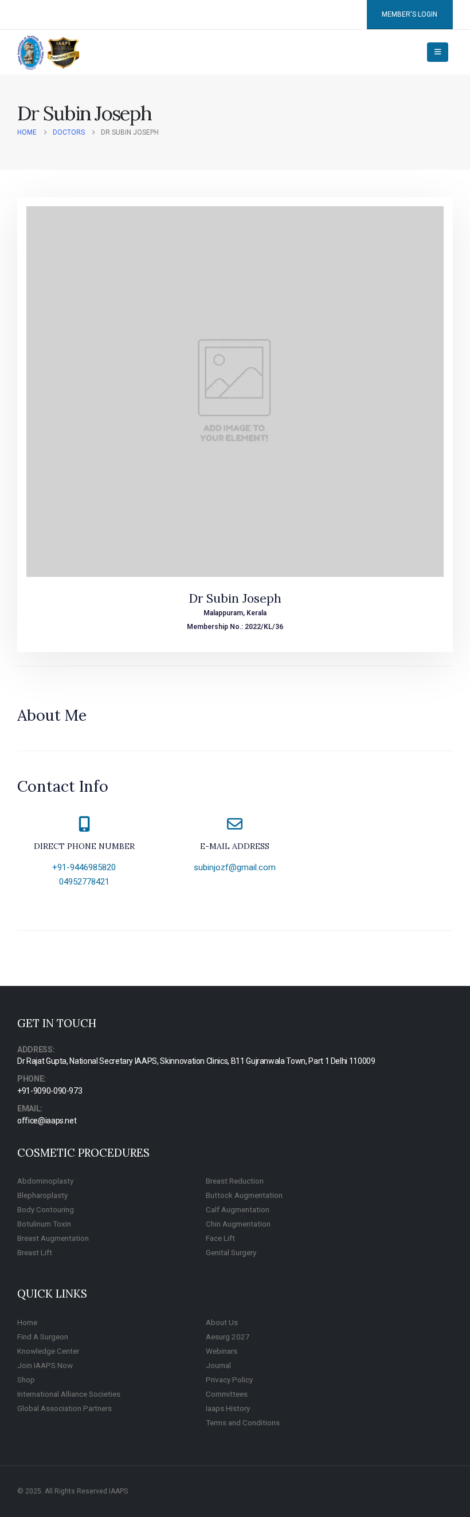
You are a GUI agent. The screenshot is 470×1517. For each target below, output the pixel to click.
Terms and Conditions (243, 1422)
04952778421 (84, 882)
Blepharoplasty (42, 1195)
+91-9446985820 (84, 867)
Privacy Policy (229, 1379)
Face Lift (220, 1238)
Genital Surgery (231, 1252)
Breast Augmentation (53, 1238)
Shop (26, 1379)
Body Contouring (45, 1209)
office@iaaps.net (46, 1120)
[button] (437, 52)
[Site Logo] (48, 53)
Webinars (221, 1350)
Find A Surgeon (42, 1336)
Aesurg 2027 (228, 1336)
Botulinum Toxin (44, 1223)
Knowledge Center (48, 1350)
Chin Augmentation (238, 1223)
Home (27, 1322)
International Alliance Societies (68, 1393)
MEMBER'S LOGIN (409, 14)
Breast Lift (34, 1252)
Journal (218, 1365)
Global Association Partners (64, 1408)
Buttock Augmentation (244, 1195)
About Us (222, 1322)
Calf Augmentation (237, 1209)
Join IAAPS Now (45, 1365)
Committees (227, 1393)
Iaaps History (228, 1408)
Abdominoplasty (45, 1180)
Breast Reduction (235, 1180)
